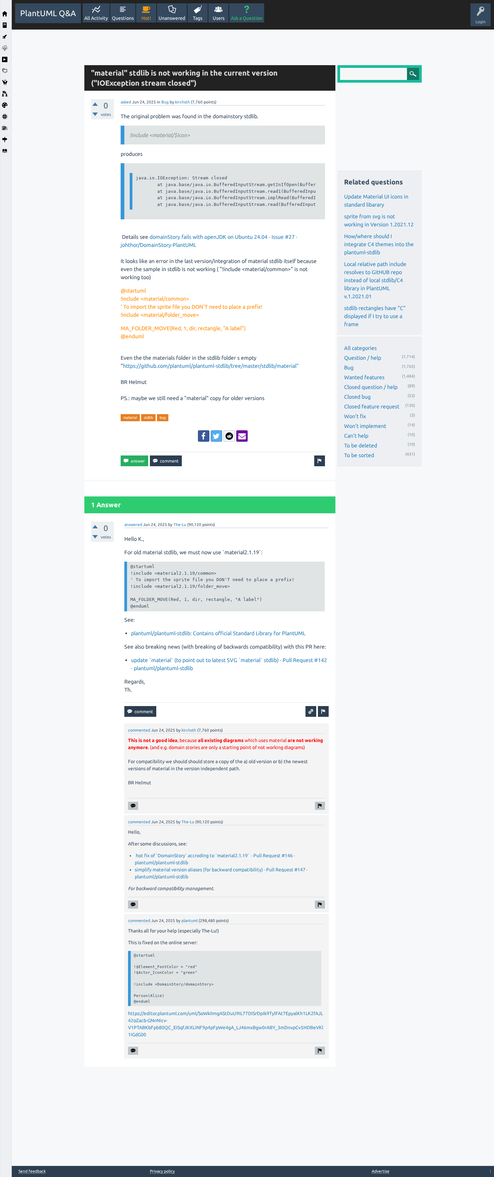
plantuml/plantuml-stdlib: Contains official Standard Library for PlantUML (218, 633)
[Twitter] (216, 436)
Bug (165, 102)
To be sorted (359, 455)
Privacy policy (162, 1171)
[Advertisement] (46, 130)
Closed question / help (371, 387)
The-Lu (179, 524)
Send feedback (32, 1171)
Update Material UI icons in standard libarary (376, 200)
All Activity (96, 18)
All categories (360, 348)
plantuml (189, 920)
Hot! (146, 18)
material (130, 418)
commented (139, 730)
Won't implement (365, 426)
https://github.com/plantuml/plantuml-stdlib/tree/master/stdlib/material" (211, 366)
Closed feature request (371, 406)
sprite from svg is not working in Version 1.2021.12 (379, 220)
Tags (197, 18)
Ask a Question (246, 18)
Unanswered (172, 18)
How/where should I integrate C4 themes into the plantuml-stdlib (379, 244)
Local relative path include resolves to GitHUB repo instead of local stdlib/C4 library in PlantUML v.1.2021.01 (375, 280)
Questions (123, 18)
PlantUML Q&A (48, 13)
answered (133, 524)
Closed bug (357, 397)
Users (218, 18)
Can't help (356, 436)
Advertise (380, 1171)
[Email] (242, 436)
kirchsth (182, 102)
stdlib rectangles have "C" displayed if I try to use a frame (375, 316)
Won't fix (355, 416)
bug (163, 418)
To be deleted (360, 445)
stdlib (148, 418)
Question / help (362, 358)
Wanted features (364, 377)
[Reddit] (229, 436)
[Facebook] (203, 436)
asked (126, 102)
